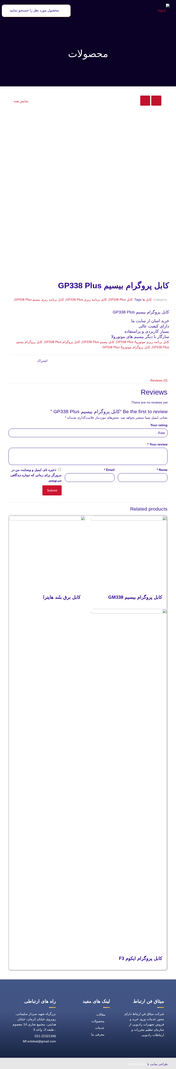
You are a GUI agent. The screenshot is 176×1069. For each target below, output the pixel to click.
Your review (157, 444)
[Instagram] (27, 1064)
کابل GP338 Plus (121, 299)
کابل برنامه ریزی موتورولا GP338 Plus (142, 342)
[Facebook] (58, 1064)
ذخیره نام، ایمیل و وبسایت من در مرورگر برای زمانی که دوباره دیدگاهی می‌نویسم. (36, 475)
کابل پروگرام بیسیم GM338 (135, 597)
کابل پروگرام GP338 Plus (62, 342)
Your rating (159, 425)
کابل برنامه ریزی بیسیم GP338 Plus (39, 299)
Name (162, 470)
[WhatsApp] (69, 1064)
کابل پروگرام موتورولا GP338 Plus (126, 347)
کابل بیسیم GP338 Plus (98, 342)
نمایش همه (21, 101)
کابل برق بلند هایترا (62, 597)
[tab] (88, 380)
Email (109, 470)
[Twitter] (48, 1064)
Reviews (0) (159, 380)
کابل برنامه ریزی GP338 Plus (86, 299)
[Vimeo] (37, 1064)
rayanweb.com (136, 1064)
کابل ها (147, 299)
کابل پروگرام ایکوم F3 (140, 958)
